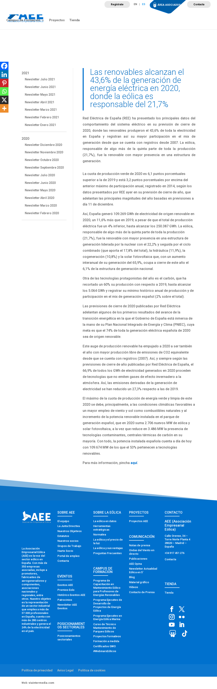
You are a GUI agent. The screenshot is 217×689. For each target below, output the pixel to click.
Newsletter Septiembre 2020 (44, 167)
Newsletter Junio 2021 (40, 87)
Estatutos (63, 536)
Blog (132, 577)
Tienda (74, 20)
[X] (4, 100)
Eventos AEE (65, 585)
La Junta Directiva (68, 526)
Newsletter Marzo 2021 (41, 109)
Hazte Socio (65, 550)
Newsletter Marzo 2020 (41, 205)
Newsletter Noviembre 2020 (44, 152)
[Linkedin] (4, 74)
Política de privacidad (37, 670)
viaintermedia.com (41, 682)
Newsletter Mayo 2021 (40, 94)
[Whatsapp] (4, 91)
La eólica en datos (104, 521)
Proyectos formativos (107, 636)
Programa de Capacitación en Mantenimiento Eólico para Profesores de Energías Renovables (106, 588)
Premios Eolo (65, 589)
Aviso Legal (65, 670)
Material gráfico (139, 582)
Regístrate (117, 4)
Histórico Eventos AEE (71, 595)
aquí (134, 463)
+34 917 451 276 (174, 553)
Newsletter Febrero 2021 (42, 117)
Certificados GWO (104, 646)
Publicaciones (138, 558)
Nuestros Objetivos (69, 531)
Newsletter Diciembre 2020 (43, 145)
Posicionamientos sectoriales (68, 637)
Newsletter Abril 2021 (39, 102)
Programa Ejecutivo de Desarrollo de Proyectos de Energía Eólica (107, 605)
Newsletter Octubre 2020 (42, 160)
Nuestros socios (67, 540)
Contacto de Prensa (141, 592)
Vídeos (133, 587)
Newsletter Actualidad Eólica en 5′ (143, 570)
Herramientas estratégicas (101, 527)
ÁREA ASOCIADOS (169, 4)
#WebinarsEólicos (104, 651)
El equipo (63, 521)
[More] (4, 108)
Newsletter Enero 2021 (40, 125)
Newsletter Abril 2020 (39, 198)
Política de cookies (92, 670)
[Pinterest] (4, 83)
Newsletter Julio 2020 (40, 175)
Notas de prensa (139, 545)
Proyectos (57, 20)
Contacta (198, 4)
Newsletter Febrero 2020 (42, 213)
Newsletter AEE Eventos (67, 606)
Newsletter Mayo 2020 (40, 190)
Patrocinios (64, 599)
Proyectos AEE (138, 521)
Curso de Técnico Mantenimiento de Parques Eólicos (104, 628)
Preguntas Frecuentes (107, 553)
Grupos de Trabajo (69, 546)
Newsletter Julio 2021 (40, 79)
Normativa (99, 534)
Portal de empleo (68, 556)
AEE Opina (135, 563)
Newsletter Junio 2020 (40, 182)
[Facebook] (4, 66)
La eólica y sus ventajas (108, 548)
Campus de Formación (23, 20)
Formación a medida (106, 641)
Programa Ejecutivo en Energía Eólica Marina (107, 617)
